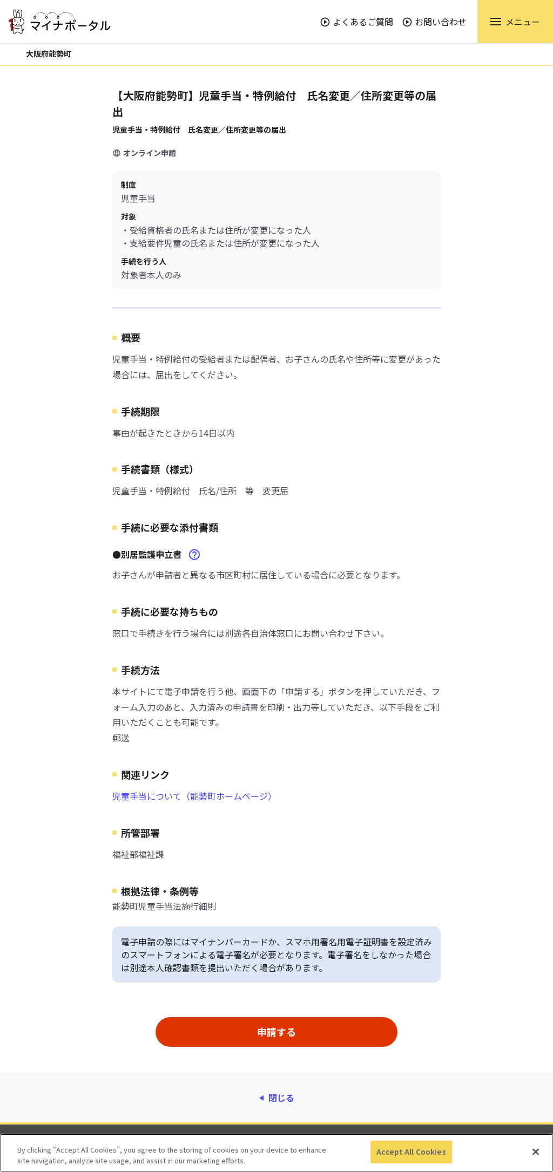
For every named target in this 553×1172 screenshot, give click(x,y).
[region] (276, 1153)
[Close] (536, 1151)
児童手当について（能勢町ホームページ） (194, 795)
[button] (515, 21)
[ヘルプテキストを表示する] (194, 554)
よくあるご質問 (363, 21)
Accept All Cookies (411, 1152)
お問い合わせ (441, 21)
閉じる (281, 1097)
